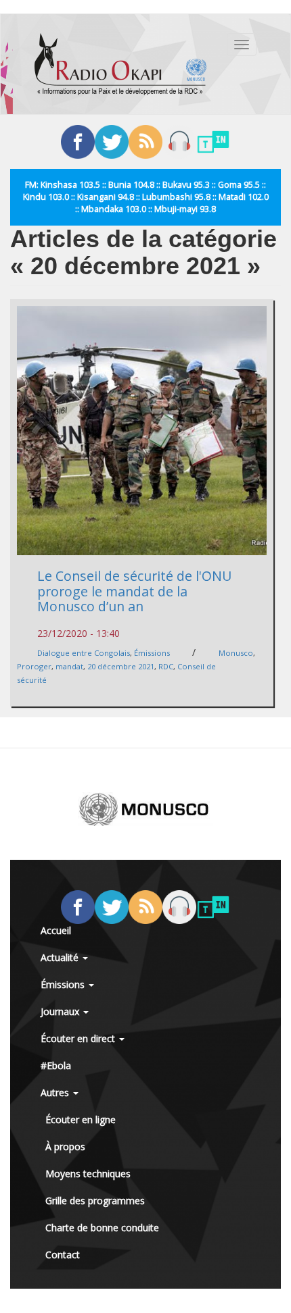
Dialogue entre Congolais (83, 653)
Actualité (61, 957)
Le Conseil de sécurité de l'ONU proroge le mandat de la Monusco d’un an (134, 591)
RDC (165, 666)
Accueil (56, 930)
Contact (62, 1254)
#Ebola (56, 1065)
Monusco (236, 653)
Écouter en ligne (80, 1119)
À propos (65, 1146)
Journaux (61, 1011)
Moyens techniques (88, 1173)
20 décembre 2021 (120, 666)
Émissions (152, 653)
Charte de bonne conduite (102, 1227)
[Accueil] (120, 64)
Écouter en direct (79, 1038)
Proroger (34, 666)
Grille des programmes (95, 1200)
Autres (56, 1092)
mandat (69, 666)
